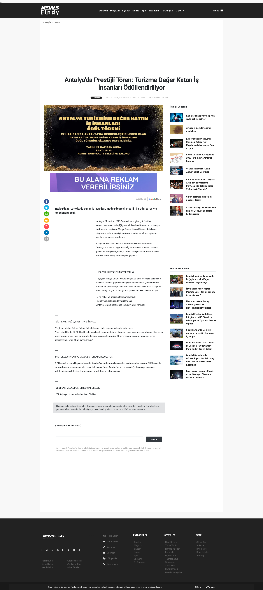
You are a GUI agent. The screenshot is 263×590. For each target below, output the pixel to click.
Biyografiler (201, 549)
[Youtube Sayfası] (59, 550)
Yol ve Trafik (171, 545)
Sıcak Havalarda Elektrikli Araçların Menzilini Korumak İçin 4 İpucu (200, 333)
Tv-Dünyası (167, 10)
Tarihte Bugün (172, 559)
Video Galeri (113, 541)
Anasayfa (47, 22)
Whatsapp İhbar (74, 564)
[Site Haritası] (75, 550)
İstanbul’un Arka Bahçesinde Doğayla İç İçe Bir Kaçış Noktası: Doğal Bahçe (200, 279)
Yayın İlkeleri (47, 564)
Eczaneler (170, 552)
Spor (144, 10)
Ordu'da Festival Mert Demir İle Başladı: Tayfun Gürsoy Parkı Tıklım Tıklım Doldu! (200, 345)
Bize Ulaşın (112, 564)
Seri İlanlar (170, 565)
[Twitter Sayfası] (48, 550)
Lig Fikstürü (170, 555)
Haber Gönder (73, 567)
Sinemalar (170, 562)
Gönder (154, 439)
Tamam (211, 587)
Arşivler (111, 553)
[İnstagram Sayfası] (54, 550)
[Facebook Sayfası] (43, 550)
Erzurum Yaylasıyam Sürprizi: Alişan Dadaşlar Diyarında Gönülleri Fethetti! (200, 374)
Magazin (114, 10)
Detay (199, 587)
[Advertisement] (131, 50)
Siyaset (126, 10)
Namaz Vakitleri (172, 549)
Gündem (103, 10)
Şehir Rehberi (171, 569)
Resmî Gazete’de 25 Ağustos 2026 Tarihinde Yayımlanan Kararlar (200, 157)
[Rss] (70, 550)
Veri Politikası (48, 567)
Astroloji (200, 555)
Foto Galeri (112, 536)
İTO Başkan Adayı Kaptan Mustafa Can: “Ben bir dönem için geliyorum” (200, 292)
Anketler (200, 545)
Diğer (179, 10)
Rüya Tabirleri (202, 552)
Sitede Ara (201, 542)
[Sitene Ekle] (81, 550)
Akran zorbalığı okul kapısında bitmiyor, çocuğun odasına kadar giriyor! (201, 210)
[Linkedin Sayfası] (64, 550)
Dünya (135, 10)
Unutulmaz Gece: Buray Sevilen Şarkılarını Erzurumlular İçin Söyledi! (198, 304)
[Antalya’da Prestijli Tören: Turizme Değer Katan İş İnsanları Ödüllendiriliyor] (103, 138)
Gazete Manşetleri (173, 572)
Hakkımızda (47, 560)
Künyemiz (112, 558)
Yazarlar (111, 547)
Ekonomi (154, 10)
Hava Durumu (171, 542)
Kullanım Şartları (74, 560)
